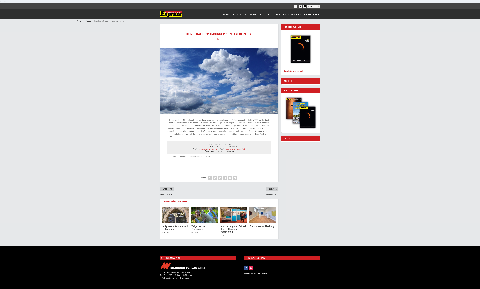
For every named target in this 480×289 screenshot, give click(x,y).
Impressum (249, 273)
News (226, 14)
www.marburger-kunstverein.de (236, 149)
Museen (89, 21)
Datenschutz (267, 273)
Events (237, 14)
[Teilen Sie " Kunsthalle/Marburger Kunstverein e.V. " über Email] (229, 177)
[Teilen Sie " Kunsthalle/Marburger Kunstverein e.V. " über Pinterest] (219, 177)
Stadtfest (281, 14)
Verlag (295, 14)
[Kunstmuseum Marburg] (263, 215)
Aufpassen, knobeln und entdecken (175, 227)
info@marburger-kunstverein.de (208, 149)
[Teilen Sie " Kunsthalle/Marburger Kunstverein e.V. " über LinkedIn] (224, 177)
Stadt (268, 14)
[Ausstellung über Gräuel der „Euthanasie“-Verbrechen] (233, 215)
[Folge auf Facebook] (246, 268)
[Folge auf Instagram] (251, 268)
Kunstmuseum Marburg (262, 226)
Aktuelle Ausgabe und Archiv (294, 71)
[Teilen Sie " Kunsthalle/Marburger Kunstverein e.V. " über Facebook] (209, 177)
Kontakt (258, 273)
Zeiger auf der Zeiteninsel (199, 227)
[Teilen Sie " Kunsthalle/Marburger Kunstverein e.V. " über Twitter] (214, 177)
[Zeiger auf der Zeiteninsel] (205, 215)
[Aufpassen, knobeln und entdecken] (175, 215)
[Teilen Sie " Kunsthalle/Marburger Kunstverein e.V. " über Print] (234, 177)
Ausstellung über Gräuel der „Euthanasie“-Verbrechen (233, 229)
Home (81, 21)
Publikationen (311, 14)
